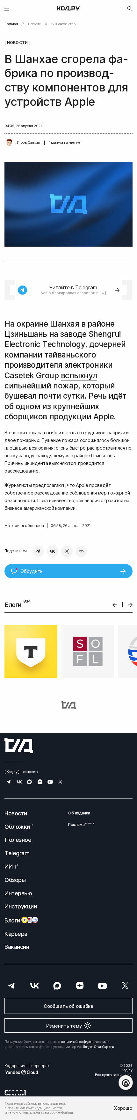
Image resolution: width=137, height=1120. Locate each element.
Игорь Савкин (28, 143)
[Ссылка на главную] (18, 745)
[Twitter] (67, 551)
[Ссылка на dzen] (40, 782)
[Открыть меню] (7, 8)
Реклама (79, 824)
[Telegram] (38, 551)
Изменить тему (64, 1026)
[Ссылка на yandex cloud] (26, 1072)
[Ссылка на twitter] (60, 782)
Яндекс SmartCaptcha (98, 1047)
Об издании (79, 813)
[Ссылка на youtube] (50, 782)
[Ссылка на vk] (19, 782)
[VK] (52, 551)
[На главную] (68, 8)
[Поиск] (130, 9)
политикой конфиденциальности (85, 1042)
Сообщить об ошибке (68, 1006)
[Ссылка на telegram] (8, 782)
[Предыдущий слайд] (115, 605)
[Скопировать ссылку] (81, 551)
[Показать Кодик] (126, 1082)
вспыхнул (79, 375)
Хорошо (123, 1108)
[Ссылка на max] (29, 782)
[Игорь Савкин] (9, 143)
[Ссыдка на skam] (15, 1092)
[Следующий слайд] (130, 605)
